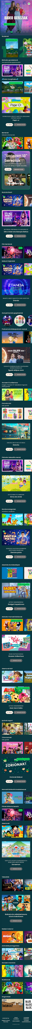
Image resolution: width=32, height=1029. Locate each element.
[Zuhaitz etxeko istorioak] (12, 729)
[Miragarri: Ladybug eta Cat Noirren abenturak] (7, 320)
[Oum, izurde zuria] (12, 954)
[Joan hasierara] (8, 4)
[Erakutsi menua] (2, 3)
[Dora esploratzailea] (12, 677)
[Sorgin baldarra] (12, 885)
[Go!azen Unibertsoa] (16, 643)
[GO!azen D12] (12, 971)
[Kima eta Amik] (16, 483)
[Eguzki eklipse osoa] (16, 355)
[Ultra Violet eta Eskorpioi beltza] (12, 70)
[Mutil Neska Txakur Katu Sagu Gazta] (12, 798)
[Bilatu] (25, 4)
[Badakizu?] (12, 1005)
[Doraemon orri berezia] (16, 849)
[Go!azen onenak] (12, 395)
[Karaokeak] (16, 287)
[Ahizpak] (12, 937)
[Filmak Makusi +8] (16, 903)
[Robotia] (16, 431)
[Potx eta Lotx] (19, 320)
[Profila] (29, 4)
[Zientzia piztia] (12, 200)
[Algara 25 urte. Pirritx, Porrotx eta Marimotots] (12, 143)
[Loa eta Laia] (16, 17)
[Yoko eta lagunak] (12, 520)
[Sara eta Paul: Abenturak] (12, 337)
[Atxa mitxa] (12, 748)
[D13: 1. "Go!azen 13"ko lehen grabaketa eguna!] (15, 180)
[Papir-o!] (16, 105)
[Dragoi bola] (12, 832)
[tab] (6, 32)
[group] (16, 48)
